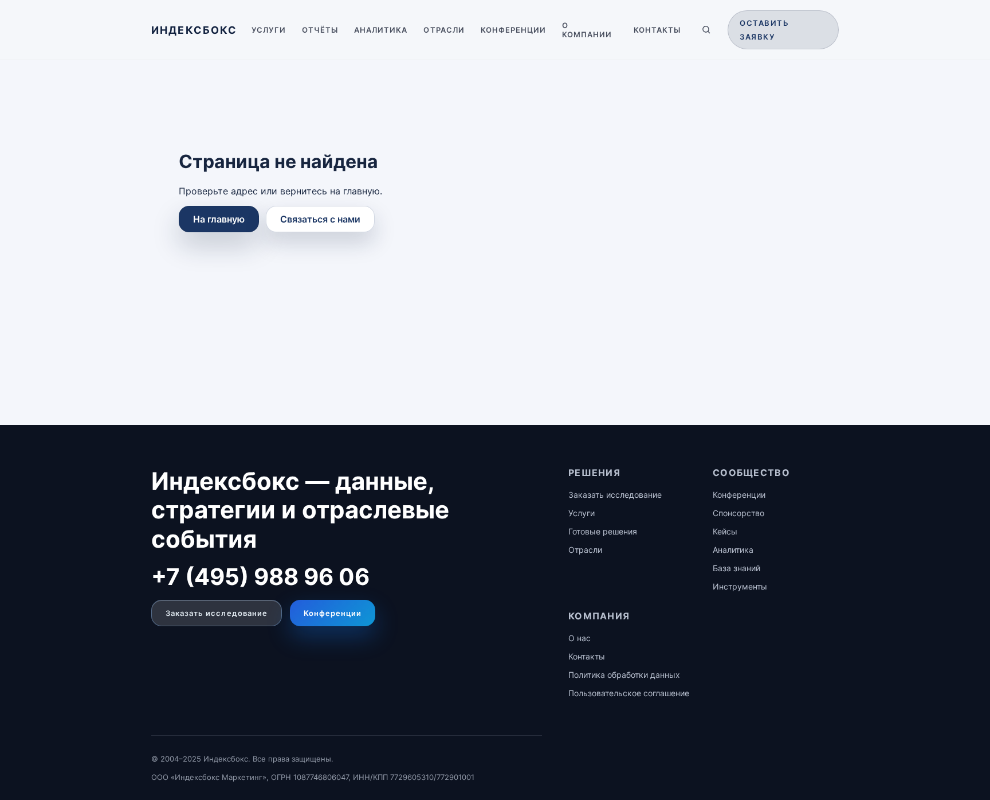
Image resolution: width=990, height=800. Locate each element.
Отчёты (320, 29)
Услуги (269, 29)
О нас (579, 638)
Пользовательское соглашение (628, 693)
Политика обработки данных (624, 675)
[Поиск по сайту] (706, 30)
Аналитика (380, 29)
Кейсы (725, 531)
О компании (587, 30)
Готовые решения (602, 531)
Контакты (657, 29)
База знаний (736, 568)
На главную (219, 219)
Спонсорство (738, 513)
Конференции (513, 29)
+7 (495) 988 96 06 (260, 577)
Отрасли (443, 29)
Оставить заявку (764, 29)
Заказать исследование (217, 613)
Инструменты (740, 586)
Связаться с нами (320, 219)
